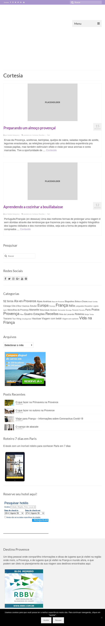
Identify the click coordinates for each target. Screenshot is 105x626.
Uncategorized (26, 319)
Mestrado (53, 310)
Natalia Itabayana (13, 135)
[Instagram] (13, 2)
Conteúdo (51, 150)
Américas (47, 301)
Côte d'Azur (16, 305)
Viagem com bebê (52, 318)
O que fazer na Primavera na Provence (37, 401)
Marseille (34, 309)
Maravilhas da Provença (18, 309)
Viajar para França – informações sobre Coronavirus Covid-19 (49, 418)
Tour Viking (16, 318)
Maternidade (44, 310)
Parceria (82, 310)
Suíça (87, 314)
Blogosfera (69, 301)
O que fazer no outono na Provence (35, 410)
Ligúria (95, 306)
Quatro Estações (34, 314)
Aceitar (46, 620)
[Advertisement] (52, 47)
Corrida (95, 301)
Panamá (75, 310)
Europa (43, 305)
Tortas (92, 314)
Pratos (95, 309)
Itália (72, 305)
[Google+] (21, 2)
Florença (52, 306)
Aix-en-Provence (25, 301)
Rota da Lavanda (66, 314)
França (62, 305)
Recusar (58, 620)
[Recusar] (101, 617)
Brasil (90, 301)
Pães (21, 314)
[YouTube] (22, 278)
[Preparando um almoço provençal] (53, 102)
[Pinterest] (15, 2)
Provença (11, 313)
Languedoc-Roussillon (84, 306)
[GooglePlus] (17, 278)
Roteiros (79, 314)
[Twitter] (18, 2)
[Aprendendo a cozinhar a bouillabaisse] (53, 180)
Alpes (39, 301)
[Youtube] (24, 2)
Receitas (42, 135)
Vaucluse (36, 318)
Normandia (61, 310)
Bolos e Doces (81, 301)
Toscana (7, 318)
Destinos (25, 306)
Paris (88, 309)
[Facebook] (10, 2)
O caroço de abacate (27, 426)
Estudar (33, 305)
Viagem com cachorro (70, 318)
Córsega (7, 305)
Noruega (69, 310)
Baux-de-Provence (58, 301)
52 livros (8, 301)
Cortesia (35, 135)
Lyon (5, 310)
